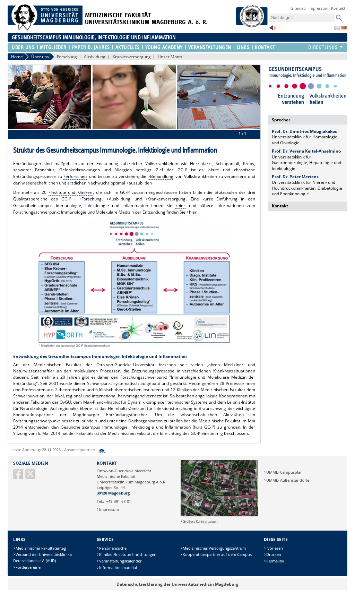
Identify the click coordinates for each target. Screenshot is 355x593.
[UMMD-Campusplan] (219, 515)
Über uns (23, 47)
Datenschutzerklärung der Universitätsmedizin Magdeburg (177, 584)
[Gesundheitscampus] (307, 85)
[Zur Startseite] (45, 29)
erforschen (76, 176)
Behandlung (161, 176)
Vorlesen (274, 548)
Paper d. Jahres (91, 47)
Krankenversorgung (132, 57)
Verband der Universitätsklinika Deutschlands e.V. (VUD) (42, 557)
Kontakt (338, 8)
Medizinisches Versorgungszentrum (214, 548)
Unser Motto (170, 57)
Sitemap (298, 8)
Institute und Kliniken (71, 192)
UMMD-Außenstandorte (287, 480)
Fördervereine (28, 567)
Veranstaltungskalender (120, 561)
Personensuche (113, 548)
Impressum (318, 8)
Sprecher (281, 120)
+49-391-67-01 (118, 501)
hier (181, 205)
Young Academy (164, 47)
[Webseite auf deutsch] (344, 28)
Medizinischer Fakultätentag (41, 548)
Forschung (67, 57)
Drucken (273, 554)
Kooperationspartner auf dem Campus (217, 554)
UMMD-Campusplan (284, 472)
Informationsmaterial (118, 567)
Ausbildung (94, 57)
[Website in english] (337, 28)
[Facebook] (18, 476)
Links (243, 47)
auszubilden (140, 183)
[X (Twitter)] (30, 476)
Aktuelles (127, 47)
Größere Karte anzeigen (200, 521)
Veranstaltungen (209, 47)
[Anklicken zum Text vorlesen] (272, 30)
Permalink (275, 561)
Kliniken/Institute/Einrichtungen (127, 554)
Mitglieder (53, 47)
